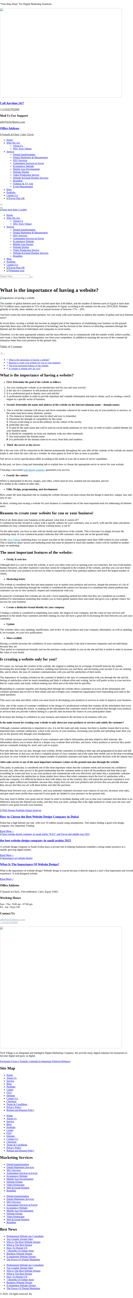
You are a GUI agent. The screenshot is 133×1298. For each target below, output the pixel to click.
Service (10, 151)
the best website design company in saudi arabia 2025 (35, 840)
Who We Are (13, 142)
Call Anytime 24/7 (12, 103)
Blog (9, 189)
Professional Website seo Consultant (24, 1236)
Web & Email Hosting (17, 1187)
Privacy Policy (13, 1107)
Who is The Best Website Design (23, 1242)
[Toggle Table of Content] (2, 354)
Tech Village (13, 539)
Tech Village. (39, 1293)
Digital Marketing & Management (30, 157)
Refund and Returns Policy (20, 1110)
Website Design (21, 172)
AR (22, 198)
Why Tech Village (22, 148)
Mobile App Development (26, 169)
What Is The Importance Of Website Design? (29, 864)
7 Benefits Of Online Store (20, 1250)
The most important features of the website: (29, 365)
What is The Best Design (19, 1245)
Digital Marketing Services (20, 1167)
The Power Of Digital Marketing (23, 1259)
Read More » (6, 831)
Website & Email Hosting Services (30, 177)
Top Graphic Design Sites (19, 1239)
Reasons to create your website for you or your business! (35, 362)
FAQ (9, 1092)
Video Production (15, 1184)
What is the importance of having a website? (29, 359)
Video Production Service (26, 175)
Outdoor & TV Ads (23, 183)
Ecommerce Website (23, 166)
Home (9, 140)
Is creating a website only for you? (25, 368)
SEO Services (20, 160)
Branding (18, 180)
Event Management (23, 186)
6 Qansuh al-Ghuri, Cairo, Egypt (17, 134)
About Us (18, 145)
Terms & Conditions (16, 1104)
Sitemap (10, 1095)
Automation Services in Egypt (28, 163)
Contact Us (12, 195)
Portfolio (10, 192)
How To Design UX (17, 1247)
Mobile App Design (23, 244)
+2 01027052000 (9, 922)
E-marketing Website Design (21, 1256)
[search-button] (31, 277)
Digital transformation (24, 154)
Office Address (9, 128)
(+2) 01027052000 (9, 109)
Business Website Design (19, 1253)
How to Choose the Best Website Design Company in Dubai (39, 816)
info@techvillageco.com (12, 122)
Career (9, 1089)
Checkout (11, 1101)
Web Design (23, 282)
